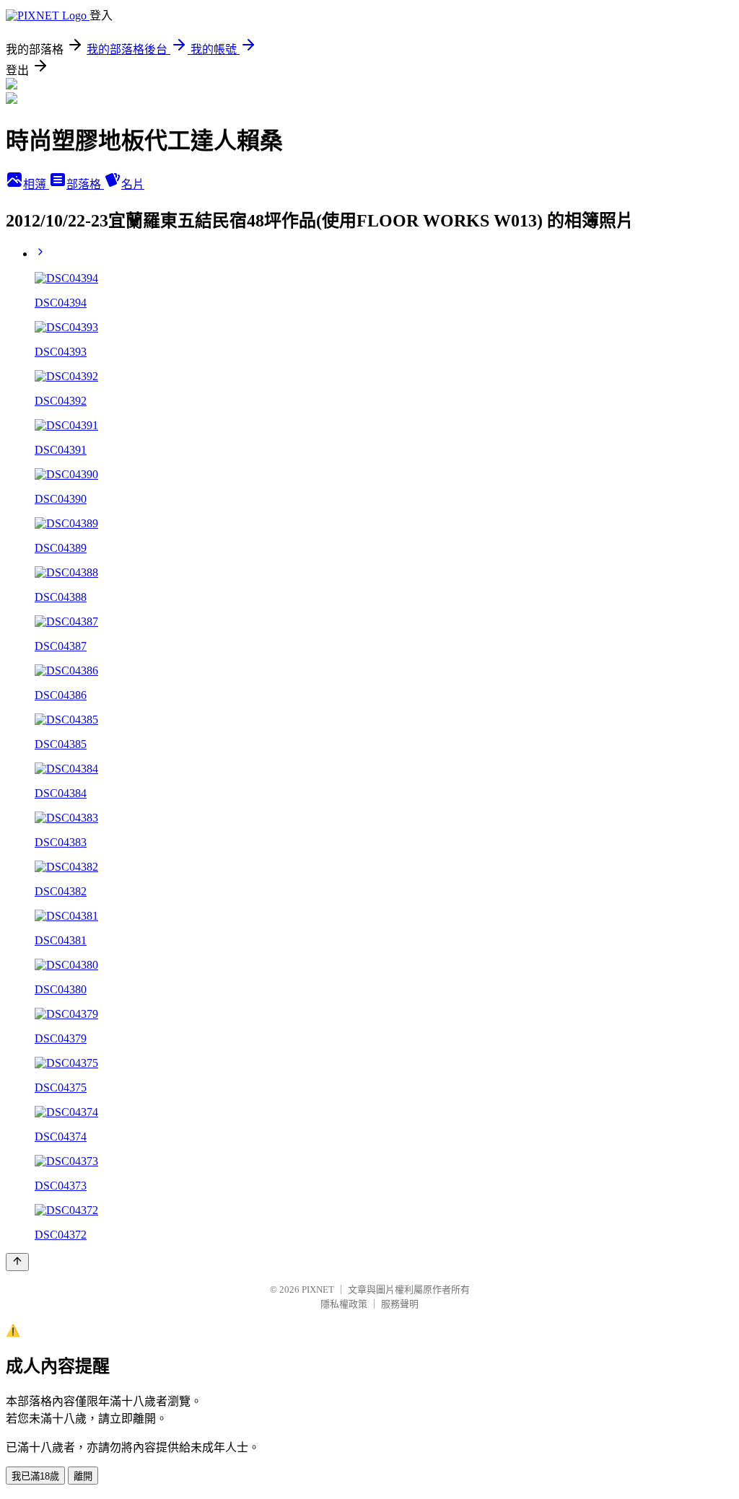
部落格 (85, 184)
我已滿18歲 (35, 1476)
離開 (83, 1476)
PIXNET (318, 1289)
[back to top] (17, 1262)
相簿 (36, 184)
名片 (132, 184)
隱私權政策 (343, 1303)
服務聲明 (400, 1303)
